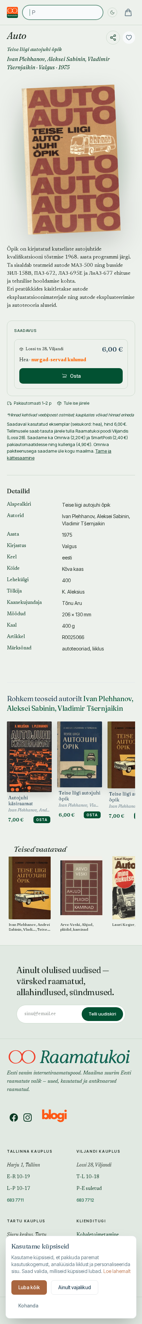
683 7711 (15, 1200)
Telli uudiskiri (102, 1014)
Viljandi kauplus (99, 1151)
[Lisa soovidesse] (129, 37)
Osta (75, 376)
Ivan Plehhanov (26, 58)
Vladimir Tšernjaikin (83, 523)
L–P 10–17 (18, 1188)
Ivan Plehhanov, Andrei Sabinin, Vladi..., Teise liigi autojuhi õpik (29, 927)
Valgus (47, 67)
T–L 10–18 (88, 1177)
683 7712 (85, 1200)
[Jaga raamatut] (113, 37)
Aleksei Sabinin (66, 58)
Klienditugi (91, 1221)
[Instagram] (27, 1117)
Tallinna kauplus (30, 1151)
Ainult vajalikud (74, 1287)
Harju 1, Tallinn (23, 1165)
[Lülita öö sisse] (112, 12)
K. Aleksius (73, 592)
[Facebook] (14, 1117)
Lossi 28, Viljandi (94, 1165)
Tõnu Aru (72, 603)
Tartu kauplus (26, 1221)
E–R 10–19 (18, 1177)
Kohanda (28, 1305)
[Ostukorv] (128, 12)
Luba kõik (29, 1287)
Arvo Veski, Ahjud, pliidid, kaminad (76, 927)
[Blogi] (58, 1117)
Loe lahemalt (117, 1271)
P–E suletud (89, 1188)
